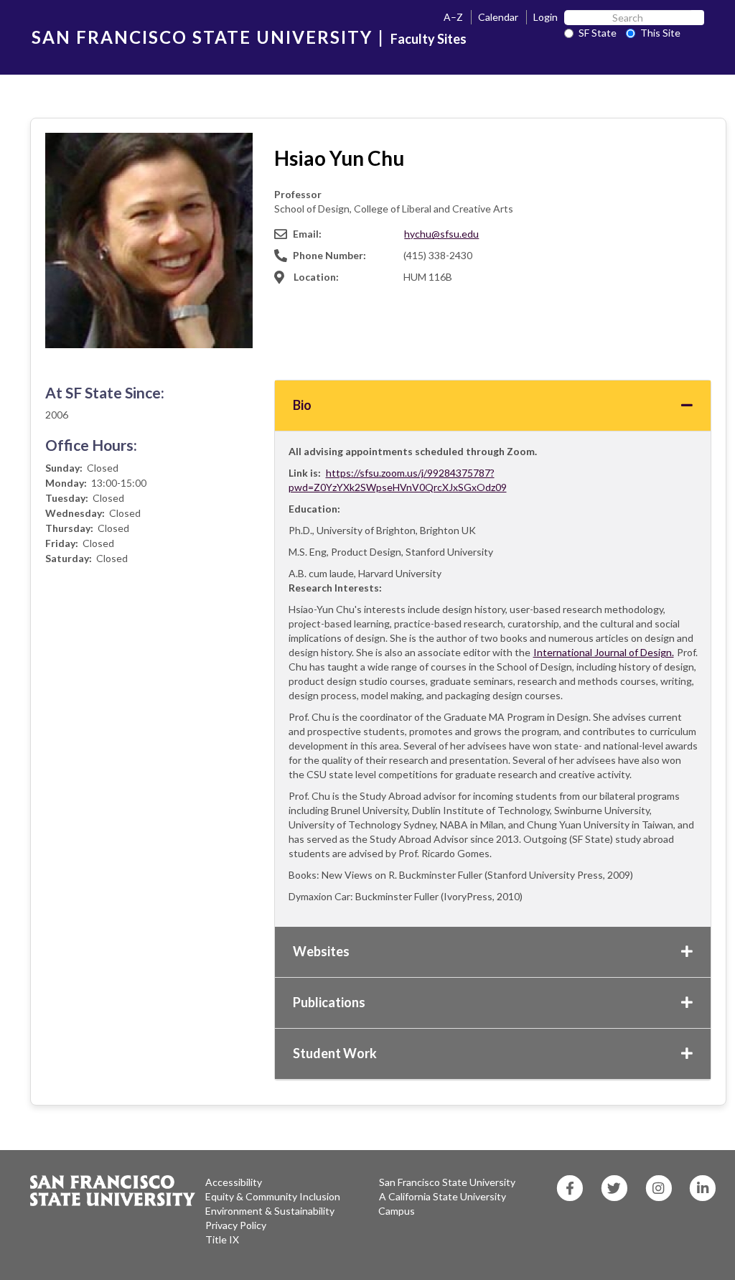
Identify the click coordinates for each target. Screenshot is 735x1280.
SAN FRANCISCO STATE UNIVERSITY (202, 37)
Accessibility (233, 1182)
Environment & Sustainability (269, 1211)
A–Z (453, 17)
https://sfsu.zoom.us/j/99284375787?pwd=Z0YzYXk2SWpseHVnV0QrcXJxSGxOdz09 (398, 480)
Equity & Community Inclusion (272, 1196)
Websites (321, 951)
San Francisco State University (447, 1182)
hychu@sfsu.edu (441, 234)
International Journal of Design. (603, 652)
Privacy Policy (235, 1225)
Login (545, 17)
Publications (329, 1002)
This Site (660, 33)
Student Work (335, 1053)
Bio (302, 405)
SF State (598, 33)
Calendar (498, 17)
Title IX (222, 1239)
